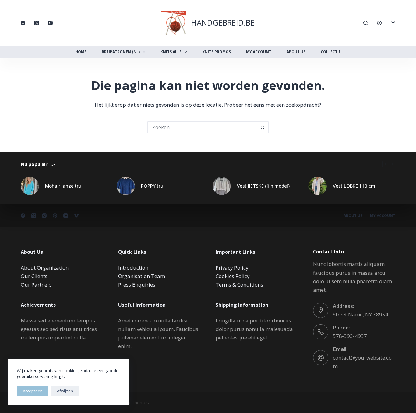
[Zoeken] (365, 23)
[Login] (379, 23)
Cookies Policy (233, 276)
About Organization (45, 267)
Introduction (133, 267)
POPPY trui (152, 186)
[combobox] (202, 127)
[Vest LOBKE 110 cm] (317, 186)
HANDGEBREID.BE (223, 22)
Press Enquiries (136, 284)
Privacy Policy (232, 267)
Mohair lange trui (64, 186)
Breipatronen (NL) (121, 51)
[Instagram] (50, 23)
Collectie (331, 51)
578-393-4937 (350, 335)
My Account (258, 51)
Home (80, 51)
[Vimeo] (76, 215)
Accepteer (32, 391)
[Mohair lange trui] (30, 186)
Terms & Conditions (239, 284)
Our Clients (34, 276)
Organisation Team (141, 276)
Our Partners (36, 284)
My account (382, 215)
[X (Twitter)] (36, 23)
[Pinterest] (55, 215)
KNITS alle (171, 51)
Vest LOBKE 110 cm (354, 186)
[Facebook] (23, 23)
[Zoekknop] (262, 127)
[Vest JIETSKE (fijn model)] (222, 186)
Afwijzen (65, 391)
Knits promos (216, 51)
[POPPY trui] (126, 186)
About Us (296, 51)
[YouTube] (65, 215)
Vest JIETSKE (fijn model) (263, 186)
